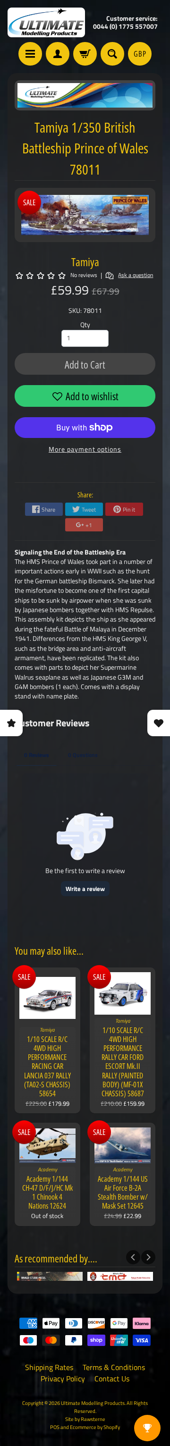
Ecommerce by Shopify (95, 1427)
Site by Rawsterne (85, 1419)
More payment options (85, 449)
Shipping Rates (49, 1367)
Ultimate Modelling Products (93, 1403)
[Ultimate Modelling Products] (46, 22)
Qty (85, 324)
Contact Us (111, 1378)
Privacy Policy (63, 1378)
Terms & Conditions (114, 1367)
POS (55, 1427)
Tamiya (85, 261)
